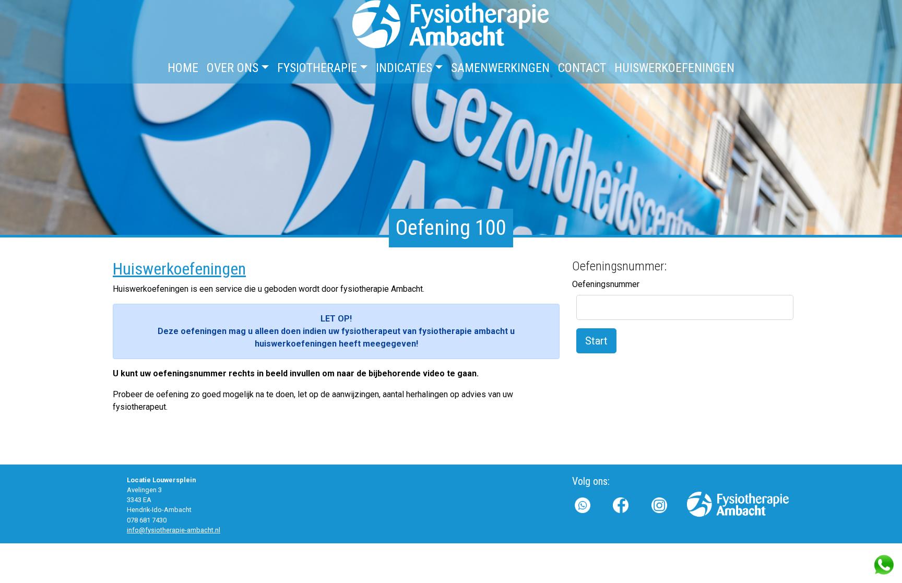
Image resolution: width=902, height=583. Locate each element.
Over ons (232, 68)
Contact (582, 68)
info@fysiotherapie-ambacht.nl (173, 530)
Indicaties (404, 68)
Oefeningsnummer (605, 284)
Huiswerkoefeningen (674, 68)
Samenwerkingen (500, 68)
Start (596, 341)
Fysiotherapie (317, 68)
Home (183, 68)
